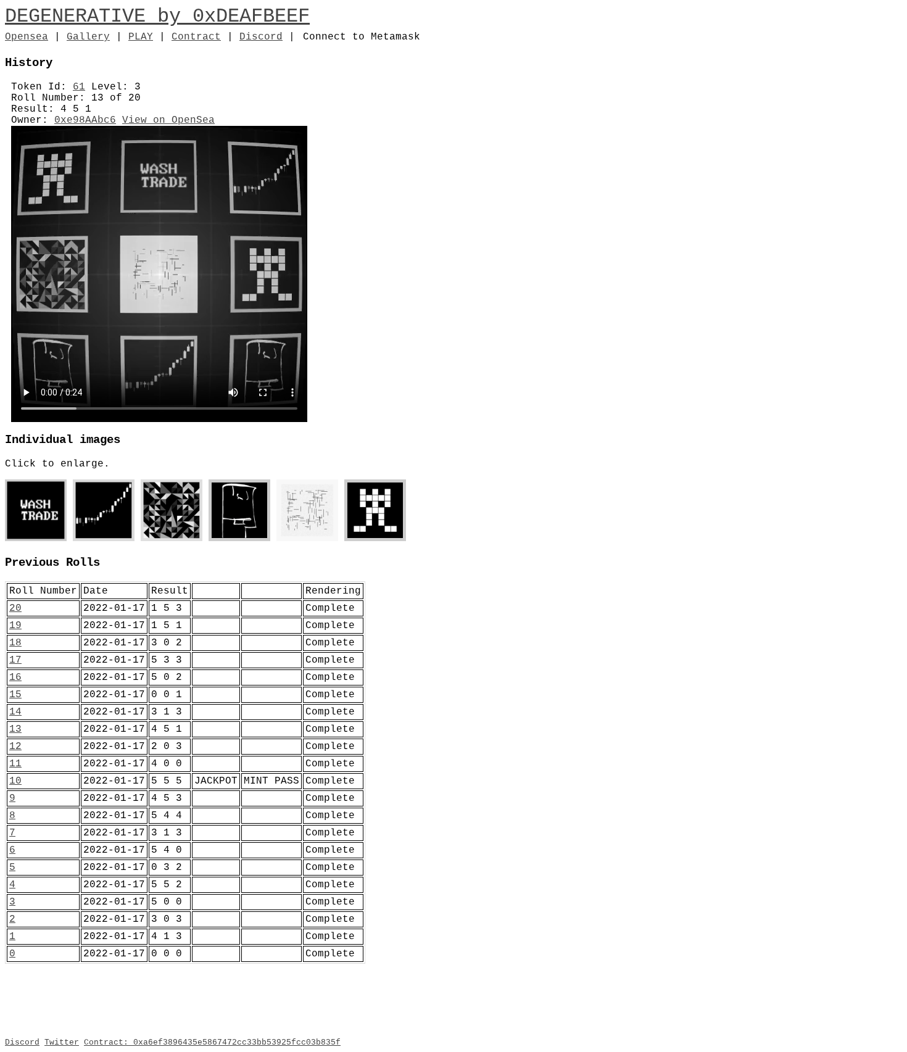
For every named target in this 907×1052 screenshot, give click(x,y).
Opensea (26, 37)
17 (15, 660)
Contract (196, 37)
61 (79, 87)
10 (15, 781)
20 (15, 608)
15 (15, 694)
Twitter (61, 1042)
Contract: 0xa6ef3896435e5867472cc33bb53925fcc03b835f (212, 1042)
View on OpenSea (168, 120)
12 (15, 746)
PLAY (140, 37)
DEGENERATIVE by (99, 16)
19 (15, 625)
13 (15, 729)
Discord (261, 37)
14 (15, 712)
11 (15, 763)
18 (15, 642)
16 (15, 677)
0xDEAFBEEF (251, 16)
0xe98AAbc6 (85, 120)
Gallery (88, 37)
